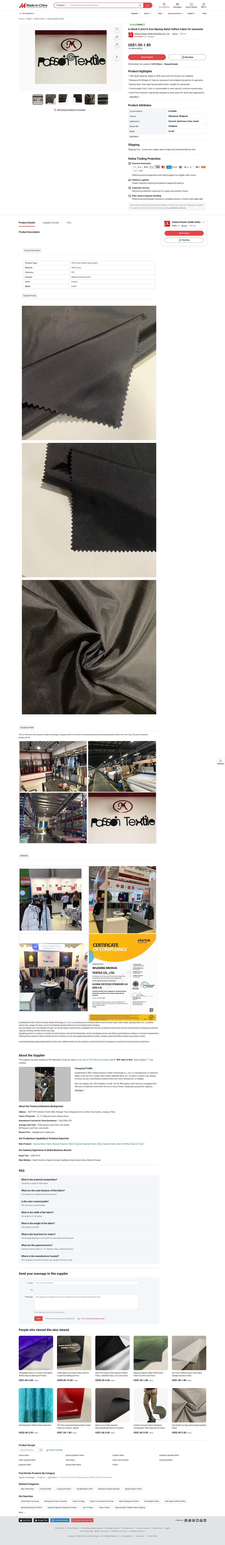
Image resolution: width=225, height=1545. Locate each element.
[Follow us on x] (189, 1520)
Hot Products (59, 1528)
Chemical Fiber (45, 1489)
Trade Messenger (60, 1520)
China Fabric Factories (30, 1501)
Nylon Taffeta (123, 1144)
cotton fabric (24, 1455)
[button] (140, 5)
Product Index (157, 1528)
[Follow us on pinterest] (201, 1520)
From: (30, 1283)
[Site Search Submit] (147, 5)
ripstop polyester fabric (75, 1455)
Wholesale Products (112, 1528)
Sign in (203, 7)
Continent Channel (142, 1528)
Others (115, 1464)
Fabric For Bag (78, 1501)
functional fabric (166, 1460)
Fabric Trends (104, 1507)
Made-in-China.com (101, 1531)
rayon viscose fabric (121, 1460)
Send (38, 1318)
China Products (72, 1528)
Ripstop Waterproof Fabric (31, 1507)
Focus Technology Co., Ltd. (94, 1536)
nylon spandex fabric (27, 1460)
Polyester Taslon (137, 1144)
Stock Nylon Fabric (151, 1501)
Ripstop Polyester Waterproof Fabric (62, 1507)
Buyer (146, 13)
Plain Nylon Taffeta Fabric (175, 1501)
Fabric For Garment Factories (102, 1501)
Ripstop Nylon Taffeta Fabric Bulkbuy (130, 1507)
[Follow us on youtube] (197, 1520)
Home (21, 18)
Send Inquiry (147, 57)
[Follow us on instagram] (193, 1520)
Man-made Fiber (27, 1489)
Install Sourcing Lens (83, 1520)
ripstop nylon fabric (73, 1464)
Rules (204, 13)
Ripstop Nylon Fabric (55, 18)
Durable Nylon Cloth (85, 1489)
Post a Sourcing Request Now (91, 1318)
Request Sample (171, 64)
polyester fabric (25, 1464)
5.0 (176, 226)
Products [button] (61, 5)
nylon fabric (70, 1460)
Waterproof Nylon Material (109, 1489)
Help (160, 13)
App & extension (174, 13)
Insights (167, 1528)
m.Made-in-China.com (118, 1531)
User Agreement (126, 1536)
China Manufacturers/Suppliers (92, 1528)
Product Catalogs (55, 1450)
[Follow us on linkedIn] (205, 1520)
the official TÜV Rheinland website (94, 1059)
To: (32, 1290)
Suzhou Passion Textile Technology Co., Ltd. (152, 33)
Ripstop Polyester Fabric (63, 1144)
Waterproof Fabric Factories (55, 1501)
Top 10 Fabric (87, 1507)
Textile (29, 18)
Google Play (41, 1520)
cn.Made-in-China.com (137, 1531)
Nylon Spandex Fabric (106, 1144)
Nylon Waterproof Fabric (129, 1501)
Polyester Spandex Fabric (85, 1144)
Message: (29, 1297)
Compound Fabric (64, 1489)
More (21, 1512)
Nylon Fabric (39, 18)
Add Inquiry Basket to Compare (71, 109)
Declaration (140, 1536)
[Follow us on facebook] (186, 1520)
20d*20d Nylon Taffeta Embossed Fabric (35, 1425)
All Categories (27, 13)
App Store (25, 1520)
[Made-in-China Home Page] (33, 5)
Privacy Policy (152, 1536)
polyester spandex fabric (169, 1455)
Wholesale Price (127, 1528)
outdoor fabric (118, 1455)
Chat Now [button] (189, 57)
